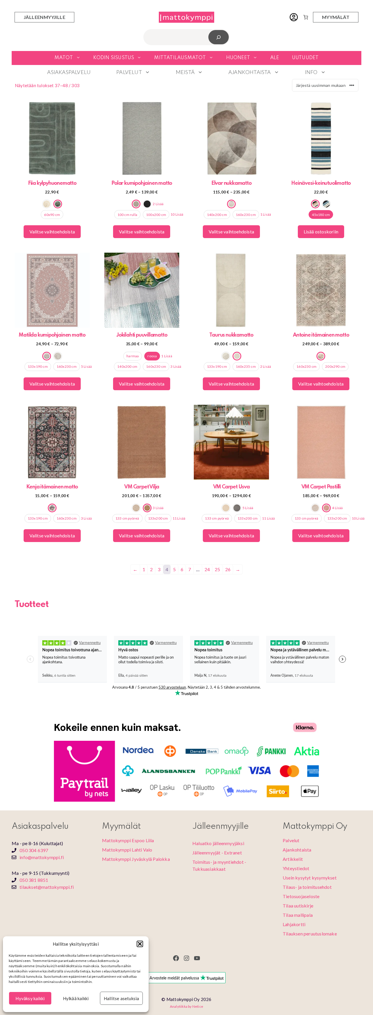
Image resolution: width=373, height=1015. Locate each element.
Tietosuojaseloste (301, 896)
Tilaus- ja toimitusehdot (307, 887)
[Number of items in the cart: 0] (306, 17)
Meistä (185, 72)
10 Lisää (177, 214)
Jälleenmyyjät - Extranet (217, 852)
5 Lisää (86, 366)
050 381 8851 (34, 880)
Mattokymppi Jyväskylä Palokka (136, 859)
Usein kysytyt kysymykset (310, 877)
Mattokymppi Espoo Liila (128, 840)
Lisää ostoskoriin (321, 231)
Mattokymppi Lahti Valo (127, 849)
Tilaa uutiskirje (298, 905)
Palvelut (129, 72)
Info (311, 72)
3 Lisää (175, 366)
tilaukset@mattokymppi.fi (47, 887)
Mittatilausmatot (180, 57)
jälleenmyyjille (44, 17)
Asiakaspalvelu (69, 72)
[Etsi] (218, 37)
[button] (140, 944)
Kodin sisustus (113, 57)
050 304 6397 (34, 850)
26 (228, 569)
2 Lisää (158, 204)
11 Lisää (179, 518)
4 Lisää (337, 508)
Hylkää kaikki (76, 998)
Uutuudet (305, 57)
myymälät (335, 17)
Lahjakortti (294, 924)
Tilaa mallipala (298, 915)
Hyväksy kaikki (30, 998)
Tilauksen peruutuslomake (310, 933)
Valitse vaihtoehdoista (52, 231)
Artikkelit (293, 859)
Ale (274, 57)
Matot (63, 57)
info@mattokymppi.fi (42, 857)
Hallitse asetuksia (121, 998)
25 (217, 569)
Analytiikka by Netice (186, 1006)
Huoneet (238, 57)
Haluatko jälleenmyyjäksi (218, 843)
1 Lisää (265, 214)
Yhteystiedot (296, 868)
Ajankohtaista (249, 72)
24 (207, 569)
